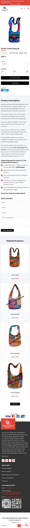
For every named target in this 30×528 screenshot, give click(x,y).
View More (15, 404)
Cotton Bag (15, 275)
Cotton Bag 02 (15, 353)
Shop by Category (7, 468)
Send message (7, 230)
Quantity (3, 69)
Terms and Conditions (8, 478)
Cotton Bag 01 (15, 314)
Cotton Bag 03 (15, 393)
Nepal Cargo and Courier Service (10, 475)
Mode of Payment (7, 471)
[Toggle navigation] (27, 8)
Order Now (15, 83)
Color (2, 61)
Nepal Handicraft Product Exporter (17, 518)
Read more (5, 456)
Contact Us (5, 481)
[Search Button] (19, 525)
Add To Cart (16, 78)
